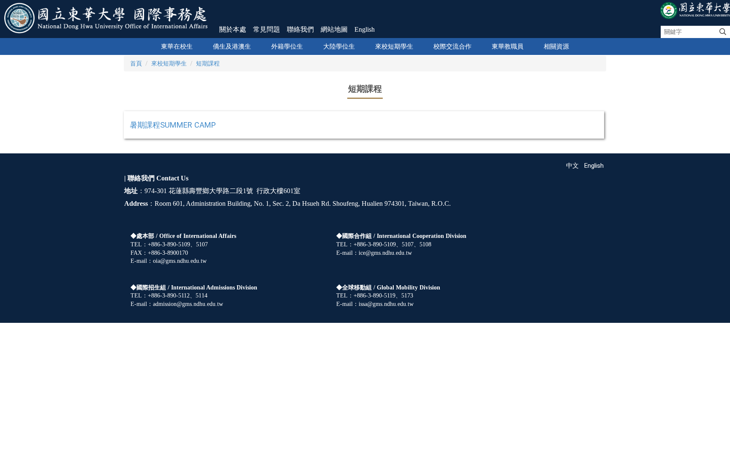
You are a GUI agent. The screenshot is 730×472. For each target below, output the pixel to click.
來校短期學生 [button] (394, 46)
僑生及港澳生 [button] (232, 46)
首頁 (136, 63)
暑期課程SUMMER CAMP (173, 124)
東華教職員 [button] (507, 46)
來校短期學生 (169, 63)
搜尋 (723, 32)
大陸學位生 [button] (339, 46)
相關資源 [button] (556, 46)
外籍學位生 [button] (287, 46)
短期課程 (208, 63)
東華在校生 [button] (177, 46)
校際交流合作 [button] (452, 46)
